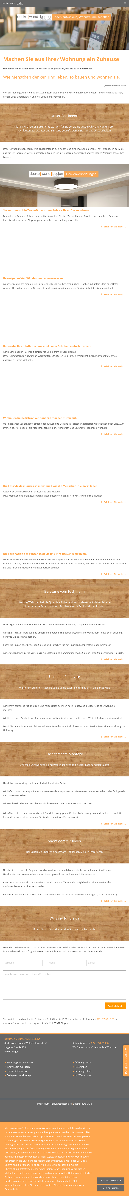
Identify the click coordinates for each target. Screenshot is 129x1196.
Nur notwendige (111, 1180)
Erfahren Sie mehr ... (115, 226)
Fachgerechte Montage (19, 1075)
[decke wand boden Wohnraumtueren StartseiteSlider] (64, 393)
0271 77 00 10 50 (106, 1019)
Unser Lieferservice (17, 1071)
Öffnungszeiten (83, 1062)
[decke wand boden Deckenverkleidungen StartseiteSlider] (64, 185)
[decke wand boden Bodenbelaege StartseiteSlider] (64, 321)
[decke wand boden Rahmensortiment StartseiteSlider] (64, 528)
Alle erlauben (110, 1188)
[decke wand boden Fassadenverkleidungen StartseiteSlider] (64, 460)
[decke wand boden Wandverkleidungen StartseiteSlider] (64, 253)
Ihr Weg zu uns (83, 1075)
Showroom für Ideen (18, 1066)
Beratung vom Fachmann (20, 1062)
